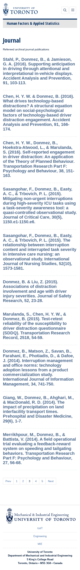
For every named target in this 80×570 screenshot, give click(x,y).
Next (51, 481)
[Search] (65, 10)
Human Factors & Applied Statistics (33, 23)
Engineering (40, 536)
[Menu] (72, 10)
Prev (8, 481)
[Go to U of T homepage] (20, 9)
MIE (40, 544)
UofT (40, 528)
